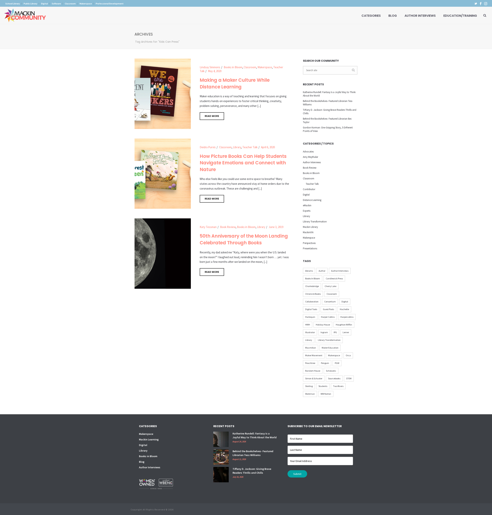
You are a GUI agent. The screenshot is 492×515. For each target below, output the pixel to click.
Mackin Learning (149, 439)
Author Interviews (420, 15)
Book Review (228, 227)
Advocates (308, 151)
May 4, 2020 (214, 71)
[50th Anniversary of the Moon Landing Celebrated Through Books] (163, 253)
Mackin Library (310, 227)
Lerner (346, 332)
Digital (306, 194)
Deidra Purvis (208, 147)
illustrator (310, 332)
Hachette (344, 309)
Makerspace (265, 67)
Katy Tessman (208, 227)
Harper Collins (328, 316)
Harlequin (310, 316)
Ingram (324, 332)
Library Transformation (315, 221)
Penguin (325, 363)
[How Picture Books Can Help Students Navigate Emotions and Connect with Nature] (163, 173)
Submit (297, 474)
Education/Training (460, 15)
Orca (348, 355)
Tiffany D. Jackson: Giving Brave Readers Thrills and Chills (329, 111)
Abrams (309, 270)
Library (237, 147)
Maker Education (330, 347)
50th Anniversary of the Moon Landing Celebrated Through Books (244, 239)
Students (322, 386)
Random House (312, 370)
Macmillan (310, 347)
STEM (349, 378)
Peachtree (310, 363)
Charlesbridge (312, 286)
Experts (306, 210)
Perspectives (309, 243)
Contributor (309, 189)
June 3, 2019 (276, 227)
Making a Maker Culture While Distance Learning (234, 83)
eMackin (307, 205)
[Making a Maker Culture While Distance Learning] (163, 93)
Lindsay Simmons (210, 67)
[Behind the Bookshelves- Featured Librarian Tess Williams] (221, 457)
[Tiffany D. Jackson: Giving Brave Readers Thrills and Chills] (221, 474)
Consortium (330, 301)
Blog (392, 15)
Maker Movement (313, 355)
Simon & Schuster (313, 378)
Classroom (250, 67)
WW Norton (326, 393)
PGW (337, 363)
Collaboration (311, 301)
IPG (335, 332)
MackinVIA (308, 232)
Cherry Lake (330, 286)
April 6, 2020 (268, 147)
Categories (371, 15)
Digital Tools (311, 309)
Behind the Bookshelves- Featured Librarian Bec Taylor (327, 120)
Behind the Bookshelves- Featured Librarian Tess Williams (327, 102)
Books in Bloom (233, 67)
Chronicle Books (313, 293)
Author (322, 270)
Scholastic (331, 370)
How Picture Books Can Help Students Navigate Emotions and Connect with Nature (243, 163)
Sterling (309, 386)
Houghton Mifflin (344, 324)
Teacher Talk (250, 147)
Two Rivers (338, 386)
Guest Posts (328, 309)
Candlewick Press (334, 278)
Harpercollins (346, 316)
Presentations (310, 248)
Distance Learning (312, 200)
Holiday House (323, 324)
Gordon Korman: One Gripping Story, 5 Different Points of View (328, 129)
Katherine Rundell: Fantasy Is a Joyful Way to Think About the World (329, 94)
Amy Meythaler (310, 157)
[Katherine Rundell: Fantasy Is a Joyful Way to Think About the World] (221, 439)
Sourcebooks (334, 378)
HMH (307, 324)
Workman (310, 393)
